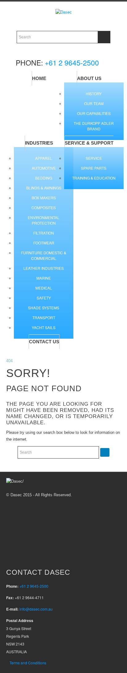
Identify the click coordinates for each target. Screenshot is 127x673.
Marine (43, 278)
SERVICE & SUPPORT (89, 143)
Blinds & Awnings (43, 187)
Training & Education (94, 177)
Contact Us (44, 341)
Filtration (43, 232)
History (94, 93)
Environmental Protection (43, 220)
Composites (43, 207)
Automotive (44, 168)
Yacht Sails (43, 327)
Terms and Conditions (28, 662)
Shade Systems (43, 307)
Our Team (94, 103)
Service (94, 158)
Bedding (43, 177)
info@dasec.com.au (36, 609)
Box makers (44, 197)
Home (39, 78)
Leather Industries (43, 268)
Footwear (43, 242)
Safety (44, 297)
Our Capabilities (94, 113)
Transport (43, 317)
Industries (39, 143)
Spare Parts (93, 168)
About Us (89, 78)
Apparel (43, 158)
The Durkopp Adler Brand (94, 126)
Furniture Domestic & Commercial (43, 255)
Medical (43, 287)
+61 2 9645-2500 (72, 62)
